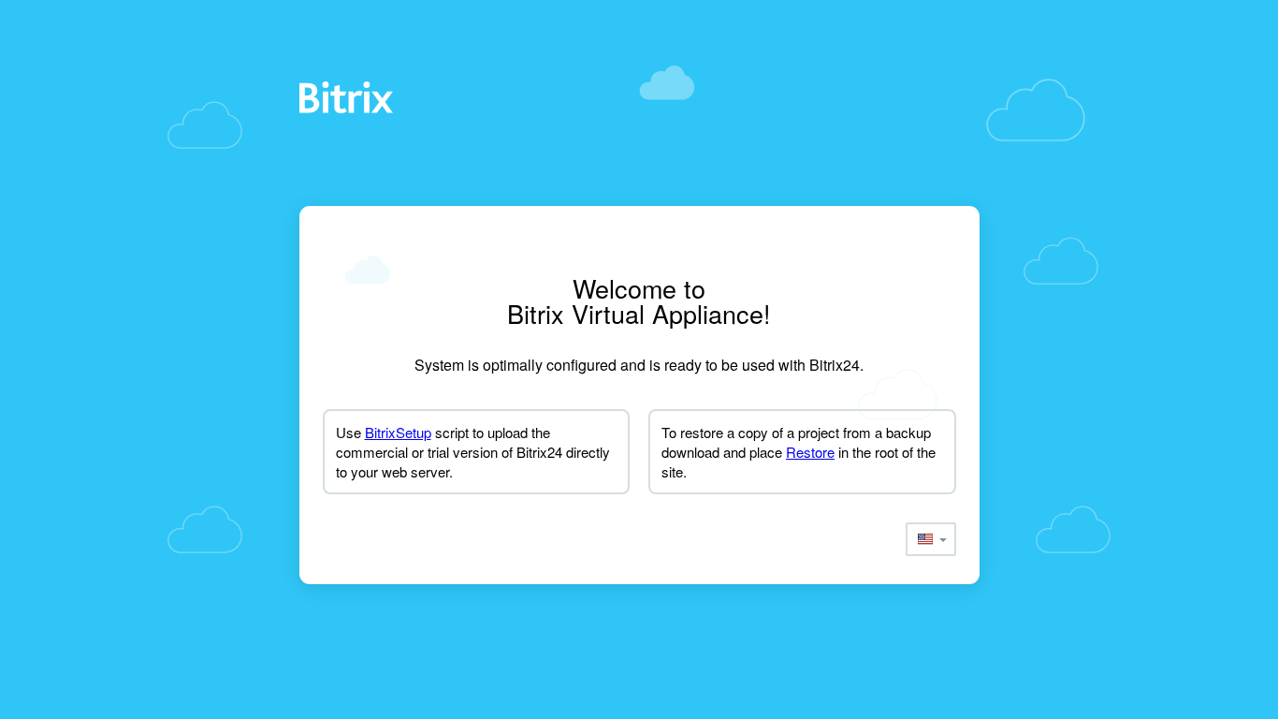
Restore (810, 452)
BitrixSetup (398, 432)
